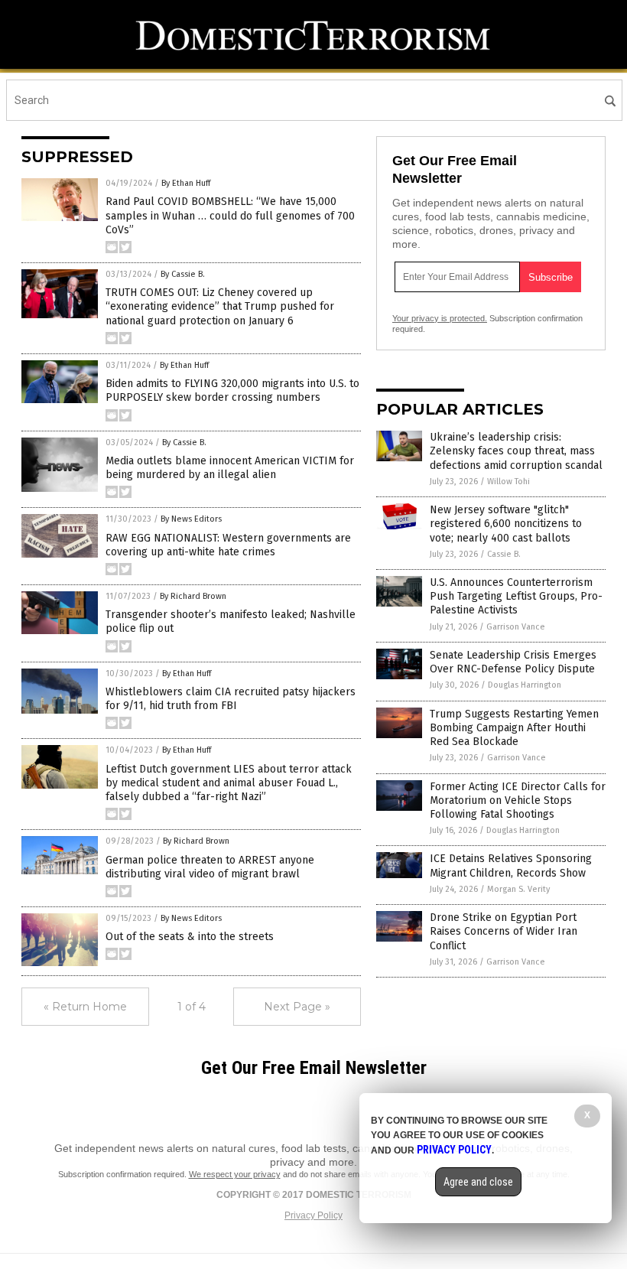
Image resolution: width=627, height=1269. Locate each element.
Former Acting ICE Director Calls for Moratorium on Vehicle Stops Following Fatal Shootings (518, 800)
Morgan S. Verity (518, 889)
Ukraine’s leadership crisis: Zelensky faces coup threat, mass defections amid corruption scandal (516, 451)
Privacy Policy (313, 1215)
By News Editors (191, 519)
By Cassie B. (183, 274)
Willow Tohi (508, 481)
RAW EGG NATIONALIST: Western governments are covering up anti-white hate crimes (228, 545)
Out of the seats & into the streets (190, 936)
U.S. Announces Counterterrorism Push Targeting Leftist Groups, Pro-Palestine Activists (516, 596)
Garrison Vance (515, 627)
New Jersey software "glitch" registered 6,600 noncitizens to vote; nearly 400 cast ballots (506, 523)
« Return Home (85, 1007)
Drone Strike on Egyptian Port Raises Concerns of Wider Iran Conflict (503, 931)
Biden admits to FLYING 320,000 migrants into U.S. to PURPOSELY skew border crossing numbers (232, 390)
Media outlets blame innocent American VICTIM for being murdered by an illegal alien (230, 467)
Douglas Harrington (524, 685)
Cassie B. (504, 554)
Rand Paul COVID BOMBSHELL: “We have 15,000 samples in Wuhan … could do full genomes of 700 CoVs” (230, 215)
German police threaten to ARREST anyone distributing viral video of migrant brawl (210, 867)
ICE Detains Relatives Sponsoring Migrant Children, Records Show (511, 865)
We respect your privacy (235, 1174)
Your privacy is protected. (439, 318)
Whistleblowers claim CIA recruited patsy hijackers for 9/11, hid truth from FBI (231, 698)
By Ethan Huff (185, 183)
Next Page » (297, 1007)
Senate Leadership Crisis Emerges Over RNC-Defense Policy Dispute (513, 662)
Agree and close (478, 1182)
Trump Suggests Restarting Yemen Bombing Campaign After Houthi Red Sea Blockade (514, 728)
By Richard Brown (193, 596)
